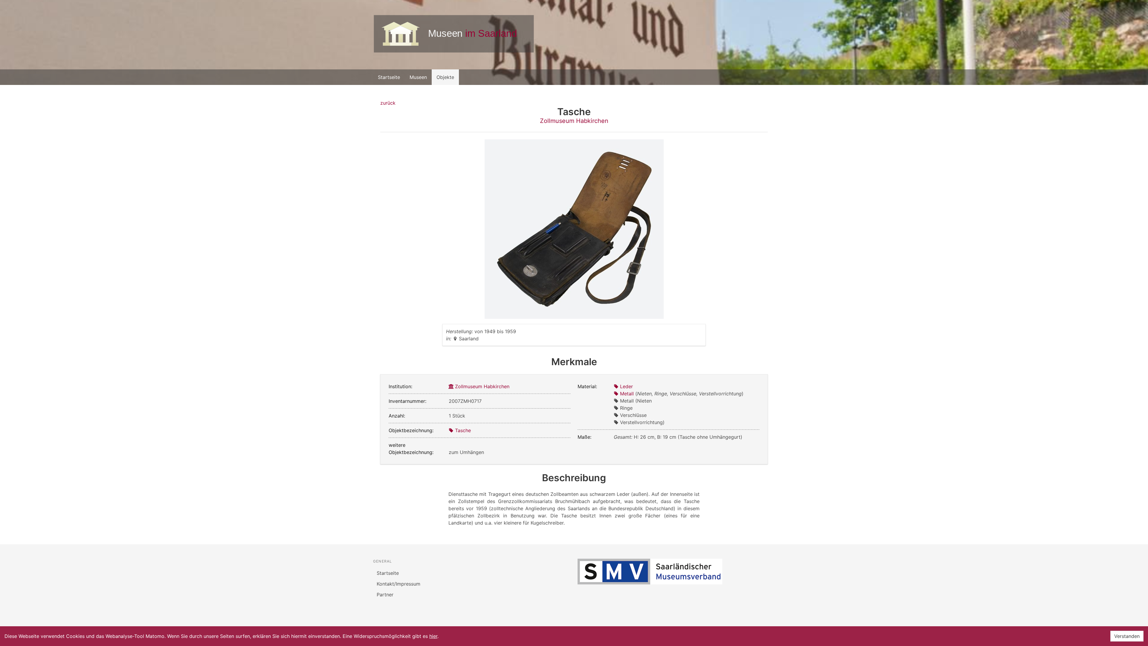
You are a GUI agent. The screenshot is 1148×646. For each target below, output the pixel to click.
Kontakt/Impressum (398, 584)
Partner (385, 595)
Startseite (389, 77)
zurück (388, 103)
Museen (418, 77)
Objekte (445, 77)
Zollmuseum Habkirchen (574, 120)
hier (433, 636)
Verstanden (1127, 636)
